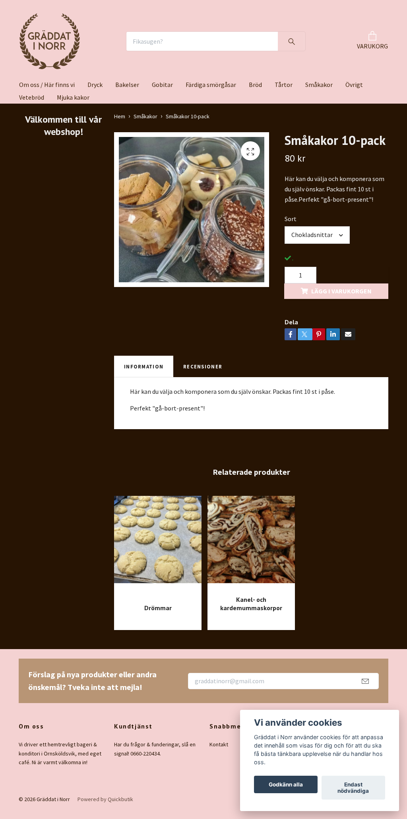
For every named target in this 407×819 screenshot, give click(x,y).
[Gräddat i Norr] (49, 41)
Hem (119, 116)
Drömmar (158, 608)
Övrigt (354, 85)
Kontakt (218, 744)
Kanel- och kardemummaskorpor (251, 603)
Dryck (95, 85)
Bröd (255, 85)
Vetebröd (31, 97)
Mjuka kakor (73, 97)
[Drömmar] (158, 546)
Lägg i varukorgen (341, 291)
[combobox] (317, 235)
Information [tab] (143, 366)
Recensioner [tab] (202, 366)
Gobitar (162, 85)
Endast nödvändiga (353, 787)
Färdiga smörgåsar (211, 85)
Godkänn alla (286, 784)
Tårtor (284, 85)
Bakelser (127, 85)
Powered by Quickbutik (105, 799)
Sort (291, 219)
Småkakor (319, 85)
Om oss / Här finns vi (47, 85)
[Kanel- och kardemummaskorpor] (251, 542)
